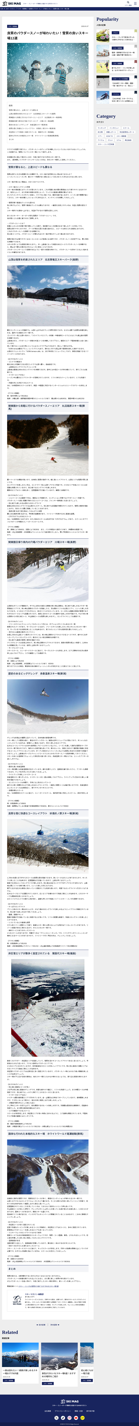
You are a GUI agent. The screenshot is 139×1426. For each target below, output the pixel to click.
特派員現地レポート (127, 132)
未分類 (100, 132)
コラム (118, 140)
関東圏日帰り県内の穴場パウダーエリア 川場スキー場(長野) (31, 121)
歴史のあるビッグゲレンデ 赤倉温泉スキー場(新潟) (28, 124)
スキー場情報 (12, 26)
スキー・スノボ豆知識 (106, 144)
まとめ (11, 139)
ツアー (100, 136)
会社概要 (47, 1411)
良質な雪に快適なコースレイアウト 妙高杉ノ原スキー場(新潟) (32, 128)
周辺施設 (128, 140)
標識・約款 (79, 1411)
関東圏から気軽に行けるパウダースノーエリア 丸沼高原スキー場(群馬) (35, 117)
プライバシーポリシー (63, 1411)
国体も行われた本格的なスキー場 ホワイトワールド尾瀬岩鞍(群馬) (34, 135)
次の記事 (53, 1325)
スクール (126, 128)
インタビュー (114, 128)
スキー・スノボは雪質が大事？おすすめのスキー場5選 (39, 1286)
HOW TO (109, 136)
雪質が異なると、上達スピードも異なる (23, 110)
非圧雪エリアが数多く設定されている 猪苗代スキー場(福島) (31, 132)
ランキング (102, 128)
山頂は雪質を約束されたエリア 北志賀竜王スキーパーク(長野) (32, 113)
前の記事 (42, 1325)
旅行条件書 (90, 1411)
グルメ (110, 140)
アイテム (101, 140)
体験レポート (111, 132)
